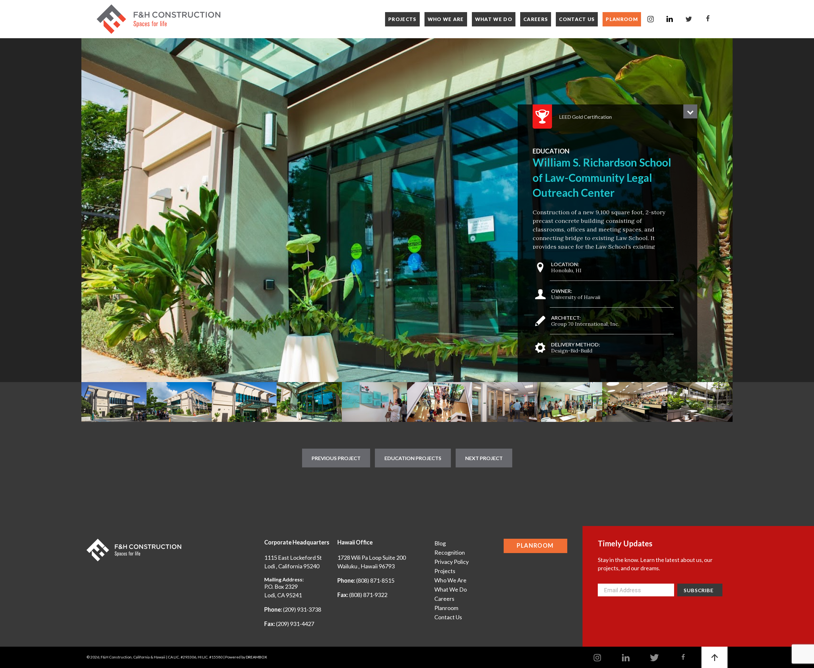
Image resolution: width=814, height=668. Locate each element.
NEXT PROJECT (484, 458)
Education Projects (412, 458)
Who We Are (446, 19)
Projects (402, 19)
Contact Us (577, 19)
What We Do (493, 19)
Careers (535, 19)
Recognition (449, 552)
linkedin (669, 19)
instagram (650, 19)
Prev (90, 210)
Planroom (622, 19)
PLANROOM (535, 545)
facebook (707, 19)
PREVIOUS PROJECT (336, 458)
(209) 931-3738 (302, 609)
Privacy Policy (451, 561)
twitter (688, 19)
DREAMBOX (256, 657)
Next (724, 210)
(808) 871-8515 (375, 580)
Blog (440, 543)
